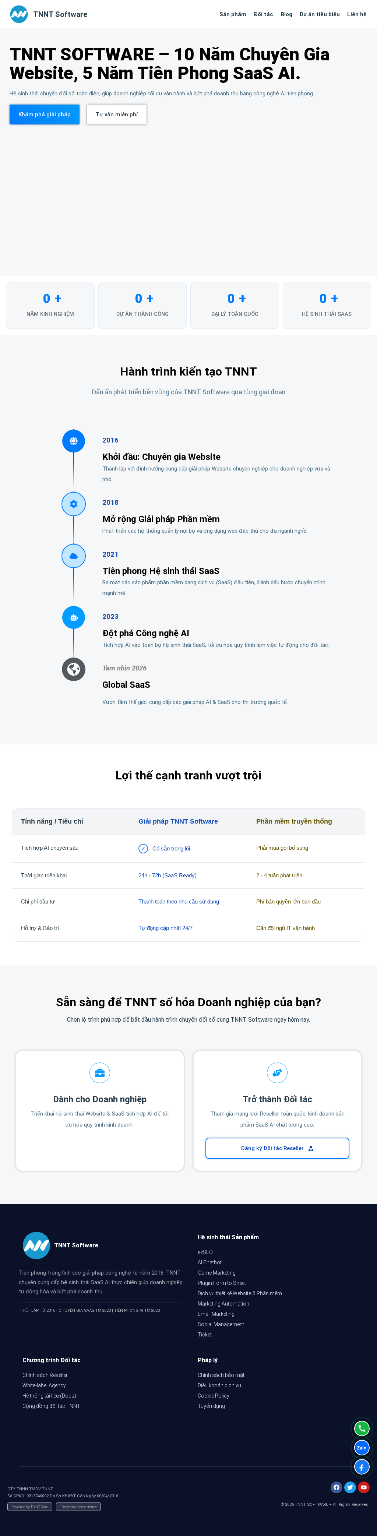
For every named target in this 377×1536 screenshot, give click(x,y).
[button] (45, 114)
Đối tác (263, 14)
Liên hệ (357, 14)
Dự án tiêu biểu (320, 14)
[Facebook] (336, 1487)
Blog (286, 14)
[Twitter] (350, 1487)
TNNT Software (60, 14)
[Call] (362, 1428)
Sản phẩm (232, 14)
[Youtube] (364, 1487)
